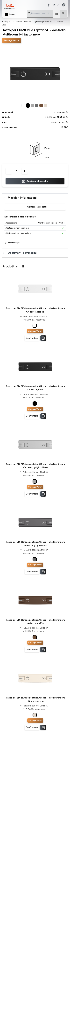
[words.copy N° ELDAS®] (66, 112)
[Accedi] (64, 5)
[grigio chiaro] (33, 105)
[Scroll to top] (62, 1010)
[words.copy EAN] (66, 122)
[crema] (46, 105)
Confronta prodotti (37, 207)
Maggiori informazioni (22, 197)
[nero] (28, 105)
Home (4, 22)
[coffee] (41, 105)
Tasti (4, 24)
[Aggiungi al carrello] (43, 338)
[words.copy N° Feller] (66, 117)
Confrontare (32, 338)
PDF (66, 127)
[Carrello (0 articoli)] (63, 13)
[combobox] (47, 13)
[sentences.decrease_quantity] (9, 171)
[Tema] (48, 5)
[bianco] (24, 105)
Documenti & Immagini (22, 252)
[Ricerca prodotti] (29, 13)
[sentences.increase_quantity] (24, 171)
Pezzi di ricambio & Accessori (20, 22)
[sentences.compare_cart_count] (56, 14)
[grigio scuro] (37, 105)
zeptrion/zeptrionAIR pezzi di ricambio (48, 22)
